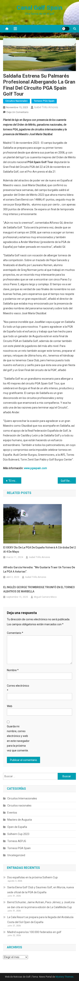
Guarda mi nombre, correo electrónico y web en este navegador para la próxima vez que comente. (18, 738)
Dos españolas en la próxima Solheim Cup (32, 877)
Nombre (13, 670)
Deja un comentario (18, 112)
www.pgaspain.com (35, 468)
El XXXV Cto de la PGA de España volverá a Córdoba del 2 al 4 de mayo (39, 549)
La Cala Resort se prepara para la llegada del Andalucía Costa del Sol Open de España (40, 920)
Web (9, 706)
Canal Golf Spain (39, 7)
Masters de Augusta (19, 819)
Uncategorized (16, 855)
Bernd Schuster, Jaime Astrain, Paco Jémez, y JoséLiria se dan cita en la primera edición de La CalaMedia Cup (41, 905)
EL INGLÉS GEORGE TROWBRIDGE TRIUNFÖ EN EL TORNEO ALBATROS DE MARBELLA (39, 589)
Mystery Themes (64, 976)
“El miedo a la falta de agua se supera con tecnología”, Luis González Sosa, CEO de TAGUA (14, 480)
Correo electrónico (18, 688)
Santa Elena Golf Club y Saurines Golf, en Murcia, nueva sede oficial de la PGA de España (40, 890)
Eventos (12, 812)
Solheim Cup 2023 (18, 834)
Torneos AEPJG (16, 841)
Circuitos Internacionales (22, 798)
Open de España (17, 826)
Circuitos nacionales (16, 101)
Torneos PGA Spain (44, 101)
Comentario (15, 632)
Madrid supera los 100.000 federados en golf (34, 932)
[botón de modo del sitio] (65, 29)
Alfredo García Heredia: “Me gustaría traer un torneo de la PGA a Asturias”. (39, 569)
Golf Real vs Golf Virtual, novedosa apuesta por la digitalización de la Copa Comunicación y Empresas (68, 480)
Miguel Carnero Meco (45, 597)
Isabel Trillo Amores (46, 107)
